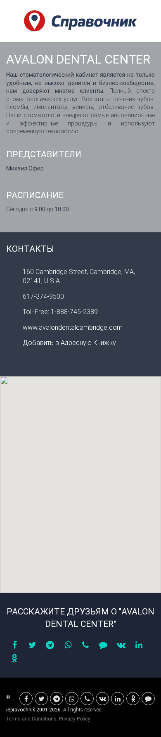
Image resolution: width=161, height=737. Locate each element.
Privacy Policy (74, 719)
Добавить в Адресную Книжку (69, 343)
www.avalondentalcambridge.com (73, 327)
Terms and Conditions (31, 719)
